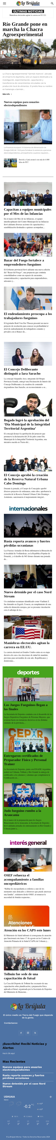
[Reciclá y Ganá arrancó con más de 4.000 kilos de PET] (10, 162)
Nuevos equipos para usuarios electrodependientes (21, 103)
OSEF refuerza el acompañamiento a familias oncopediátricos (24, 879)
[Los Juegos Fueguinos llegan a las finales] (28, 689)
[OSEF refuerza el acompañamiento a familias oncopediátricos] (28, 860)
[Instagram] (28, 1032)
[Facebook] (21, 1033)
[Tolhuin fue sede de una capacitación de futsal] (28, 958)
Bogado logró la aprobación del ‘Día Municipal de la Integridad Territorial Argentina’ (27, 424)
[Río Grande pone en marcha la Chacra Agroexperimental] (28, 54)
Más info (6, 94)
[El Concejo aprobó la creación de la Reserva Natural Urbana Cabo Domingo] (28, 459)
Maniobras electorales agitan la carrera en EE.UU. (28, 15)
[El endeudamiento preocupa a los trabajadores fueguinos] (28, 298)
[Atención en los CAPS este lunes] (28, 915)
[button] (4, 3)
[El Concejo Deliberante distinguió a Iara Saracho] (28, 354)
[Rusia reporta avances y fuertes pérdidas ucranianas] (28, 526)
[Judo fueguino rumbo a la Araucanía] (28, 795)
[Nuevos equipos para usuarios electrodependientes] (28, 127)
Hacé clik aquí (9, 1053)
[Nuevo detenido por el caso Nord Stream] (28, 576)
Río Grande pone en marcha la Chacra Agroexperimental (25, 29)
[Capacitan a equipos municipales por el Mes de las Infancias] (28, 194)
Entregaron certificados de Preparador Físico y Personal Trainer (25, 760)
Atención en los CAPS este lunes (27, 930)
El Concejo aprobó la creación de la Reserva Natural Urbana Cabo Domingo (26, 479)
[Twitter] (35, 1033)
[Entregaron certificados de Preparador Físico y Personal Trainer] (28, 740)
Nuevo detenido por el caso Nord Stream (24, 1085)
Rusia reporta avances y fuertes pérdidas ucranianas (23, 1076)
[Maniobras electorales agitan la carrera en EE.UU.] (28, 627)
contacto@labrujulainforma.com (35, 1023)
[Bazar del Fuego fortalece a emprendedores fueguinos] (28, 245)
